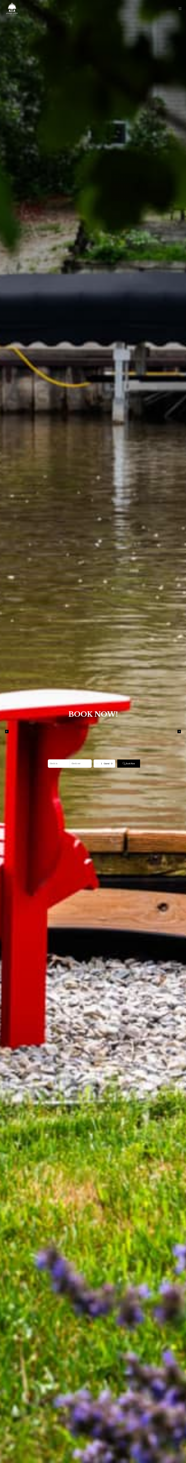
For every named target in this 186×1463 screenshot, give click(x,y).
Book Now (130, 763)
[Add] (111, 763)
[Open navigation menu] (180, 8)
